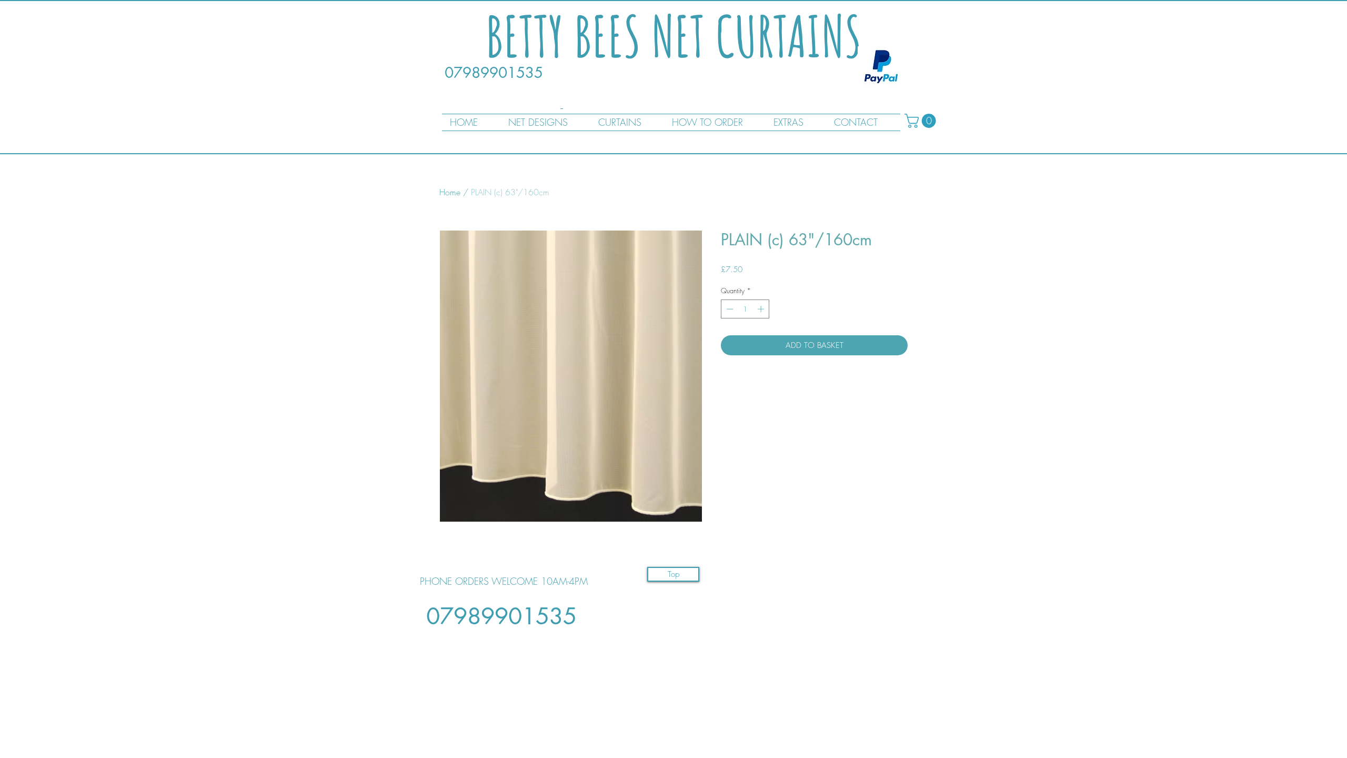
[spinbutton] (745, 309)
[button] (921, 121)
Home (449, 192)
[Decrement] (728, 309)
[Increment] (762, 309)
